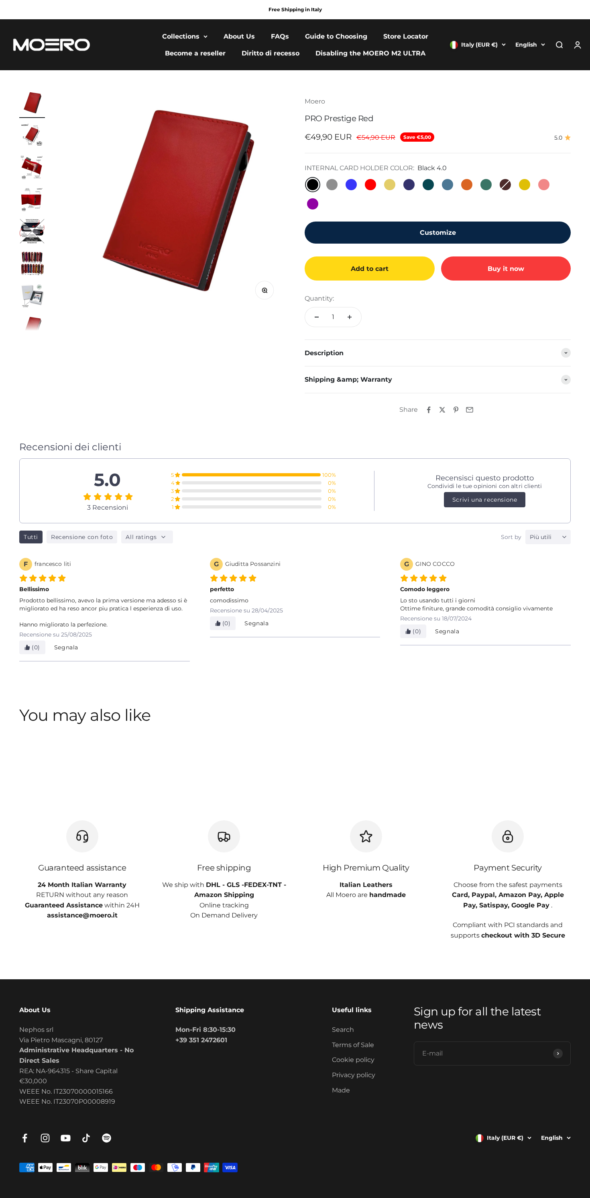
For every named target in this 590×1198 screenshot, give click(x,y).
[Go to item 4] (32, 200)
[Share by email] (469, 410)
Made (341, 1090)
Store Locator (405, 36)
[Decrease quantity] (316, 317)
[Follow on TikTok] (86, 1138)
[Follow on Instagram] (45, 1138)
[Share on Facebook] (428, 410)
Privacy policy (353, 1075)
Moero (315, 101)
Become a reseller (195, 53)
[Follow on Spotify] (106, 1138)
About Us (239, 36)
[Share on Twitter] (442, 410)
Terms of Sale (353, 1045)
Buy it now (506, 269)
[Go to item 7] (32, 297)
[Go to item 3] (32, 168)
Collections (180, 36)
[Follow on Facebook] (24, 1138)
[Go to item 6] (32, 264)
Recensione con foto (82, 537)
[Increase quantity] (349, 317)
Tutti (31, 537)
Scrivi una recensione (484, 499)
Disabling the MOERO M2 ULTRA (370, 53)
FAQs (280, 36)
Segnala (66, 647)
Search (343, 1029)
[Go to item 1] (32, 104)
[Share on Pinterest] (456, 410)
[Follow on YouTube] (65, 1138)
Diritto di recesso (270, 53)
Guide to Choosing (336, 36)
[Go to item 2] (32, 136)
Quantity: (319, 298)
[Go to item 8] (32, 329)
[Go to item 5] (32, 232)
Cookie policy (353, 1060)
